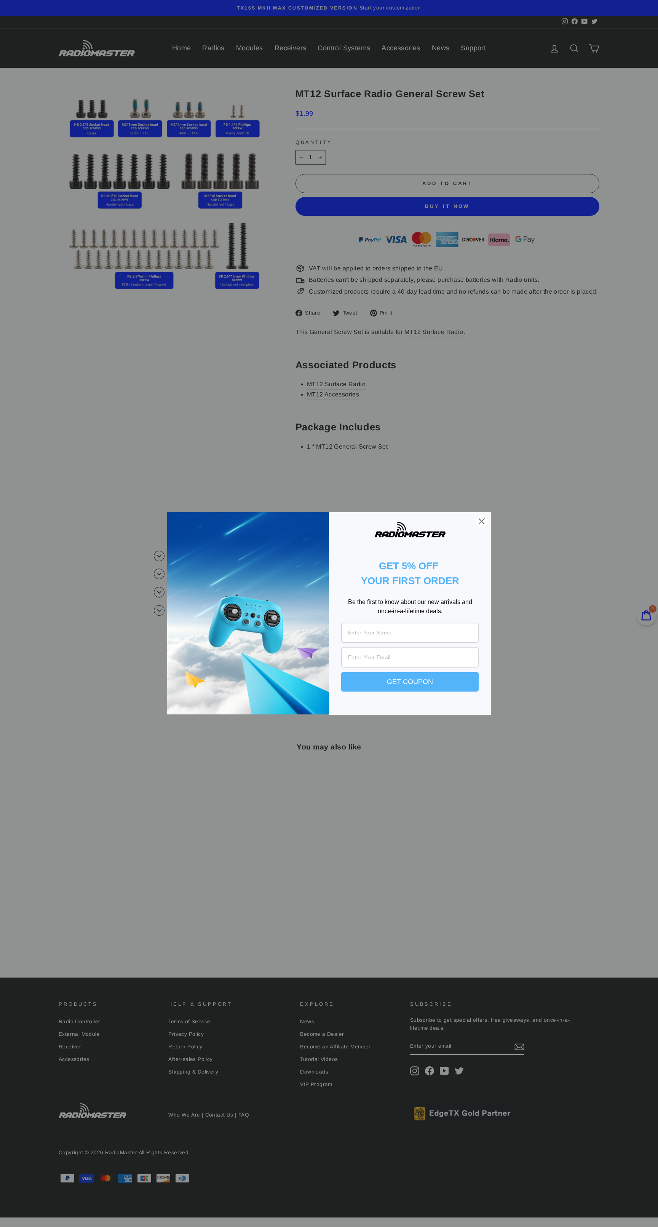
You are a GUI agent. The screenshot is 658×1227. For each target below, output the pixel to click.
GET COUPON (410, 681)
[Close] (482, 521)
